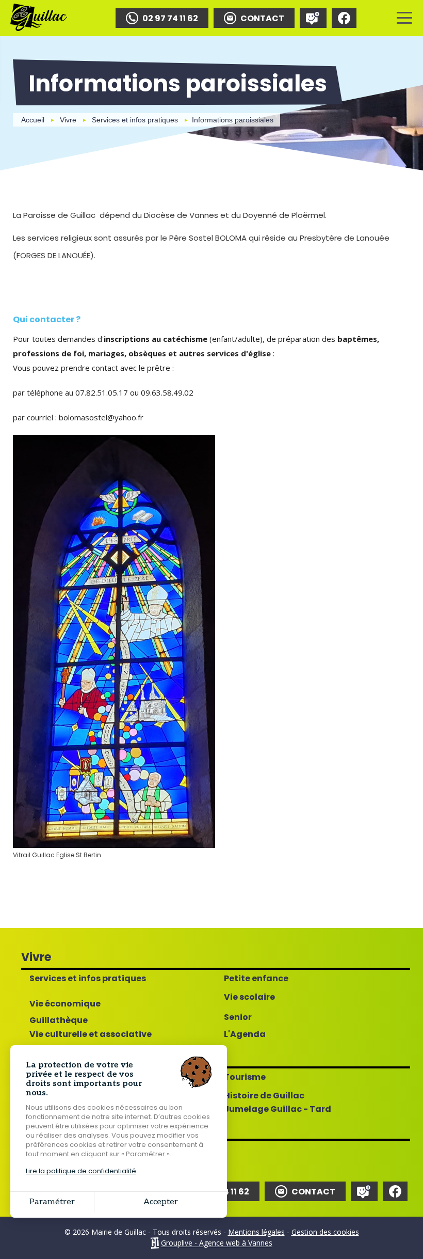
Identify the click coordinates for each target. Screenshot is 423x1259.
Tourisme (245, 1077)
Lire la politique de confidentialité (81, 1171)
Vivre (68, 120)
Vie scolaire (249, 997)
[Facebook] (344, 18)
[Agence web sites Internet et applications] (154, 1243)
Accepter (160, 1202)
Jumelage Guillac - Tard (277, 1109)
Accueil (32, 120)
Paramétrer (52, 1202)
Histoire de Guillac (264, 1095)
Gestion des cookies (325, 1232)
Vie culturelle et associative (90, 1034)
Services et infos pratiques (135, 120)
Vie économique (65, 1004)
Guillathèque (58, 1020)
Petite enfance (256, 978)
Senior (238, 1017)
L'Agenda (245, 1034)
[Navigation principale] (404, 18)
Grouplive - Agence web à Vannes (216, 1243)
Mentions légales (256, 1232)
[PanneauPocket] (313, 18)
